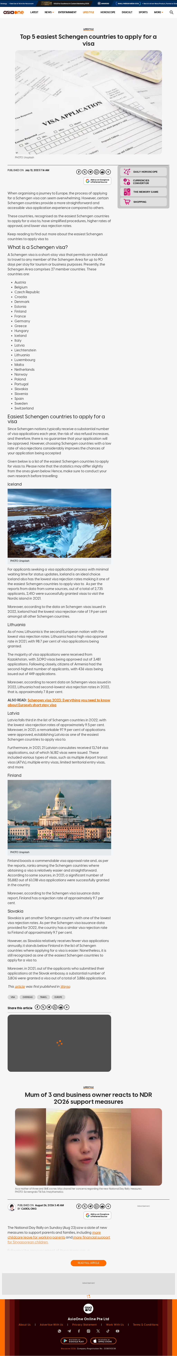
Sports (143, 12)
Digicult (127, 12)
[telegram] (91, 172)
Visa (13, 997)
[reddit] (102, 172)
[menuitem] (34, 12)
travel (43, 997)
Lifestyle (88, 12)
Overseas (27, 997)
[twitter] (85, 172)
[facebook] (79, 172)
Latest (34, 12)
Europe (58, 997)
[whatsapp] (96, 172)
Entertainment (67, 12)
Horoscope (108, 12)
